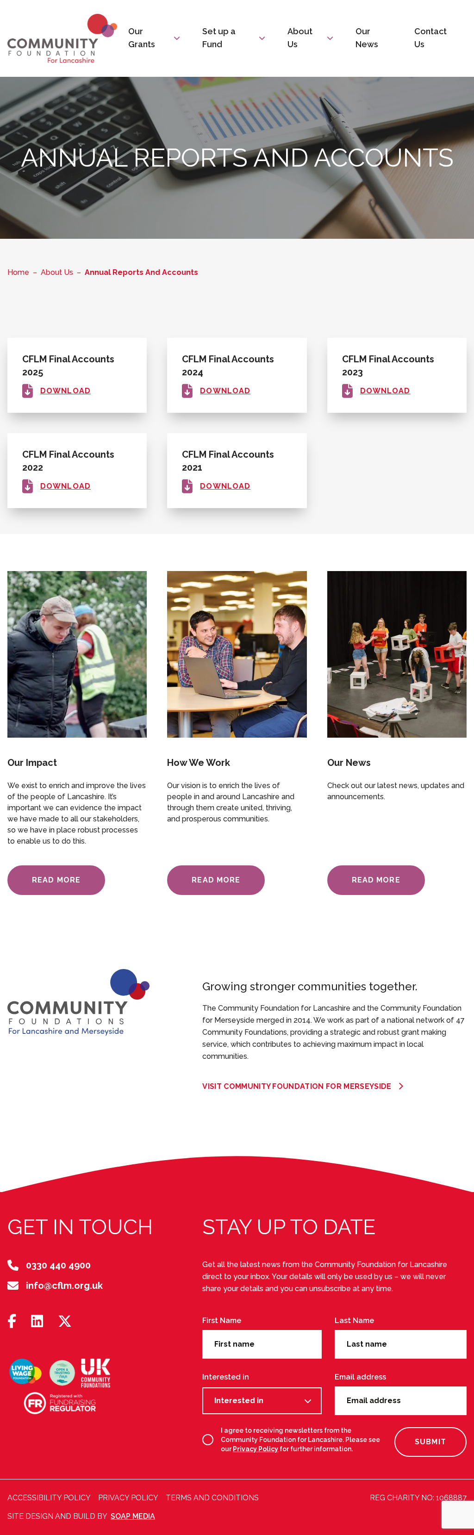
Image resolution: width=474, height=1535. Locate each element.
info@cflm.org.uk (64, 1285)
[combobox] (262, 1400)
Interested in (225, 1377)
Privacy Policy (255, 1449)
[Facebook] (12, 1322)
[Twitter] (64, 1322)
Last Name (354, 1320)
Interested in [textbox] (238, 1400)
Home (18, 272)
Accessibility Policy (49, 1497)
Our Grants (141, 37)
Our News (367, 37)
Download (65, 390)
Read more (56, 880)
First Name (221, 1320)
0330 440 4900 (58, 1265)
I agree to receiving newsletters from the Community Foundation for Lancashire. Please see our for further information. (300, 1440)
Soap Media (133, 1516)
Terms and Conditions (212, 1497)
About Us (299, 37)
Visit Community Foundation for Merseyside (296, 1086)
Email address (360, 1377)
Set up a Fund (219, 37)
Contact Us (430, 37)
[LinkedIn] (37, 1322)
